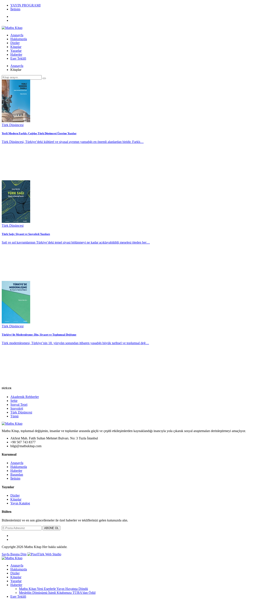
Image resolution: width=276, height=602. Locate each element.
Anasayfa (16, 35)
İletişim (15, 9)
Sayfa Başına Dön (14, 554)
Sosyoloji (16, 408)
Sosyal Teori (18, 404)
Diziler (15, 43)
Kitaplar (15, 47)
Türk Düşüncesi (21, 412)
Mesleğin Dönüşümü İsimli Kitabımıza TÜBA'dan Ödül (57, 592)
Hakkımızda (18, 39)
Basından (16, 474)
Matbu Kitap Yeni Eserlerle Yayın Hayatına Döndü (53, 589)
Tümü (14, 416)
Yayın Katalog (20, 503)
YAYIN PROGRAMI (25, 5)
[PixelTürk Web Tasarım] (44, 554)
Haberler (16, 54)
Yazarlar (16, 50)
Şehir (13, 400)
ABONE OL (51, 528)
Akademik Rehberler (24, 397)
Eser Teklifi (18, 58)
